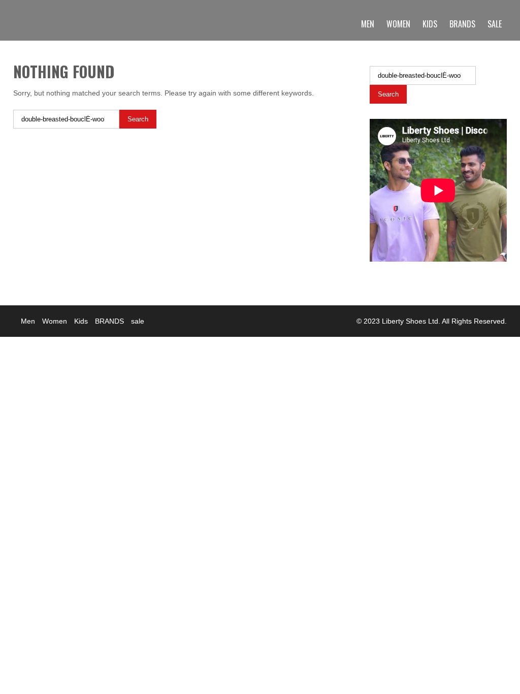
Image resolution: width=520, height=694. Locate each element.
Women (398, 24)
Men (367, 24)
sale (495, 24)
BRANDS (462, 24)
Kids (429, 24)
